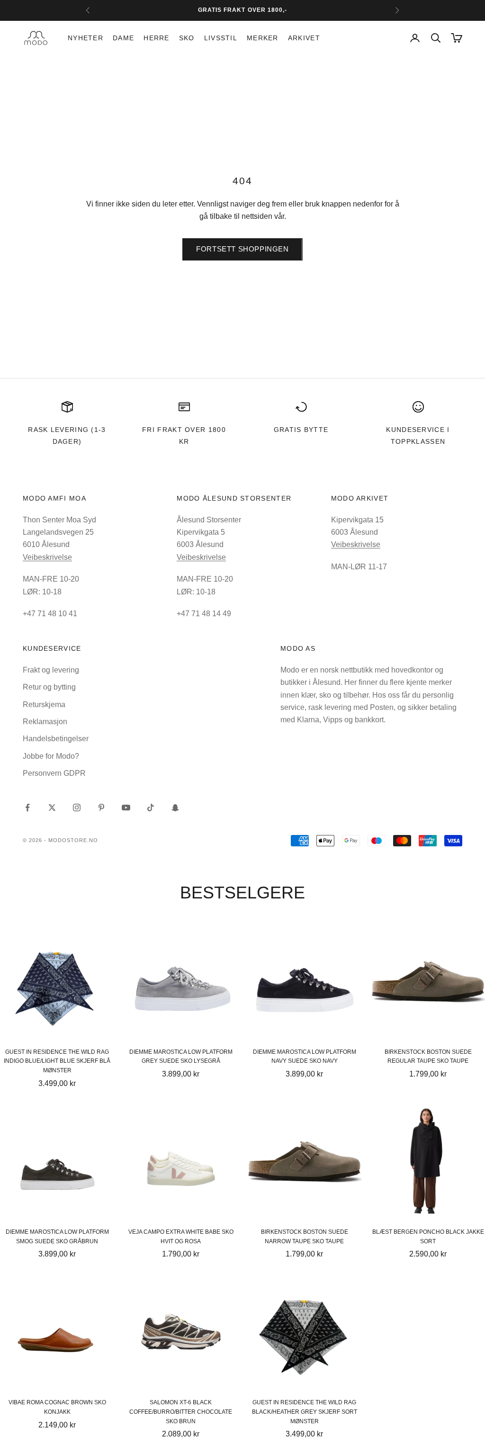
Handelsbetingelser (56, 739)
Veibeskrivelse (47, 557)
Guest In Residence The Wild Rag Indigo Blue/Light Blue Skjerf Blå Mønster (57, 1061)
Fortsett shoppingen (242, 249)
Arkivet (304, 38)
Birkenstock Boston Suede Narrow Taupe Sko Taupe (304, 1237)
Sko (187, 38)
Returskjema (44, 704)
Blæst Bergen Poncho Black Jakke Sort (428, 1237)
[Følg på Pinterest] (101, 807)
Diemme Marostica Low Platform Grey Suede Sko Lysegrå (181, 1057)
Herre (156, 38)
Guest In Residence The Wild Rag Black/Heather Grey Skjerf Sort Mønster (304, 1412)
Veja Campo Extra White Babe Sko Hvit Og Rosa (181, 1237)
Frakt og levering (51, 670)
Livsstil (220, 38)
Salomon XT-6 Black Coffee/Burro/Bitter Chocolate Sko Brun (180, 1412)
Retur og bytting (49, 687)
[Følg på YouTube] (126, 807)
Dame (123, 38)
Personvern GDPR (54, 773)
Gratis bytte (301, 429)
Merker (262, 38)
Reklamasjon (45, 722)
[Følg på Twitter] (52, 807)
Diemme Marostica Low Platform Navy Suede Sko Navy (304, 1057)
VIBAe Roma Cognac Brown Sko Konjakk (57, 1407)
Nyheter (85, 38)
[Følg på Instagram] (76, 807)
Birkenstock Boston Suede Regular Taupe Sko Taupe (428, 1057)
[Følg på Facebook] (27, 807)
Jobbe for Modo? (51, 756)
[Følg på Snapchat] (175, 807)
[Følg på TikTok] (150, 807)
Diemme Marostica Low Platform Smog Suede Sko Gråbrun (57, 1237)
